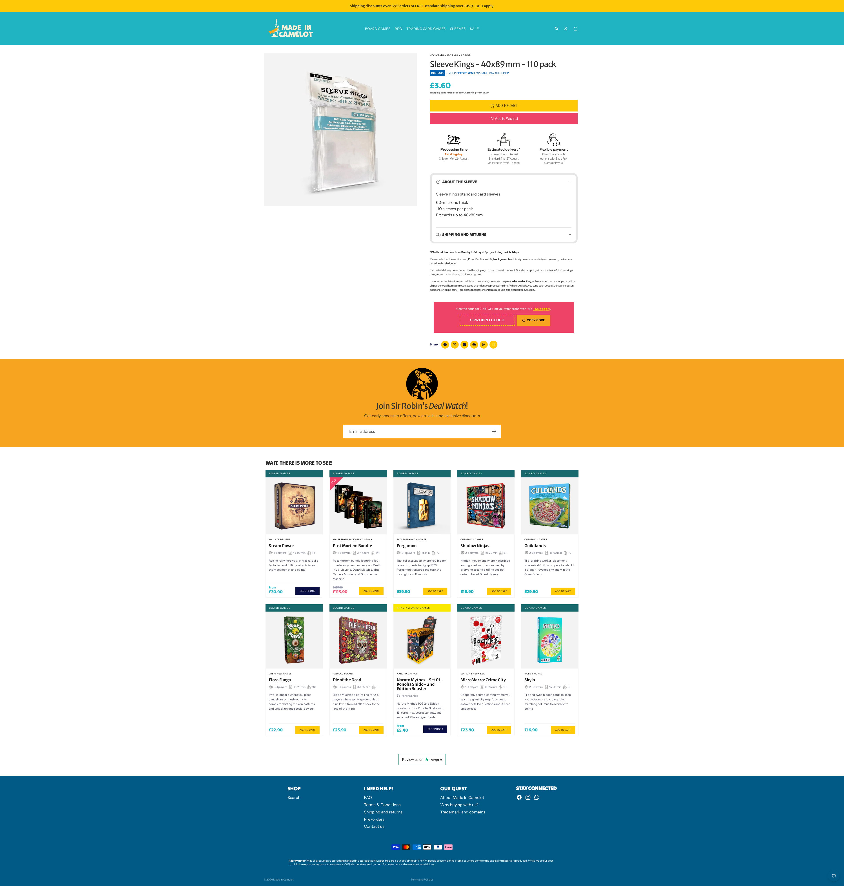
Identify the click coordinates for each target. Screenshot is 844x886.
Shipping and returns (464, 234)
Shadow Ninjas (474, 545)
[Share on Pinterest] (474, 345)
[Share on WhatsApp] (464, 345)
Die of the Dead (347, 679)
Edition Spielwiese (472, 673)
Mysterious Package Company (352, 539)
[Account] (566, 28)
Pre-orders (374, 819)
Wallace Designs (280, 539)
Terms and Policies (422, 879)
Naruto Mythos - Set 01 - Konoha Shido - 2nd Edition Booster (420, 684)
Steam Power (281, 545)
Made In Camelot (283, 879)
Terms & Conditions (382, 804)
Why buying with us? (459, 804)
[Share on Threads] (484, 345)
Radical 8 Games (343, 673)
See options (307, 590)
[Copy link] (493, 345)
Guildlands (535, 545)
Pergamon (407, 545)
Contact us (374, 826)
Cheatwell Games (471, 539)
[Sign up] (494, 432)
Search (293, 797)
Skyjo (529, 679)
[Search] (556, 28)
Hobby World (533, 673)
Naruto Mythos (407, 673)
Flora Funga (280, 679)
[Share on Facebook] (445, 345)
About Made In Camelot (462, 797)
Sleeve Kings (461, 54)
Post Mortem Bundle (352, 545)
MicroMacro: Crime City (483, 679)
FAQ (368, 797)
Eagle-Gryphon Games (411, 539)
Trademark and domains (462, 812)
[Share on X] (455, 345)
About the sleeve (459, 181)
